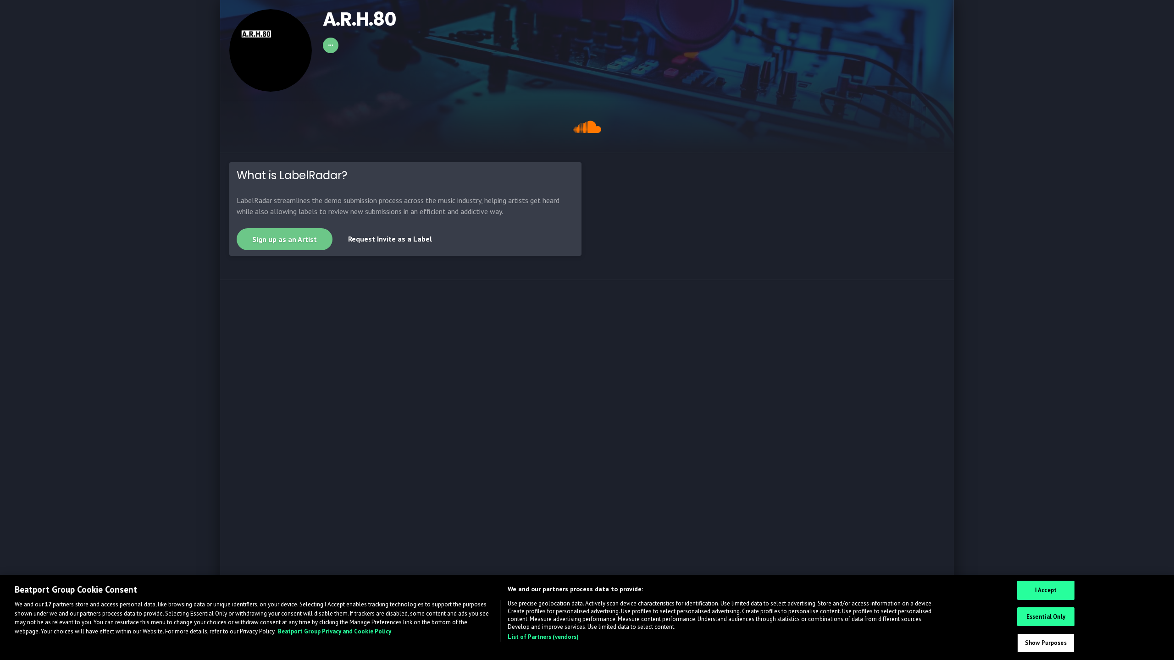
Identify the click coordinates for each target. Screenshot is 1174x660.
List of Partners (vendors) (543, 637)
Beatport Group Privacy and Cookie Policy (334, 631)
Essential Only (1045, 617)
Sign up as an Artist (284, 239)
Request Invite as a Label (390, 238)
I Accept (1046, 590)
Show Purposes (1046, 643)
